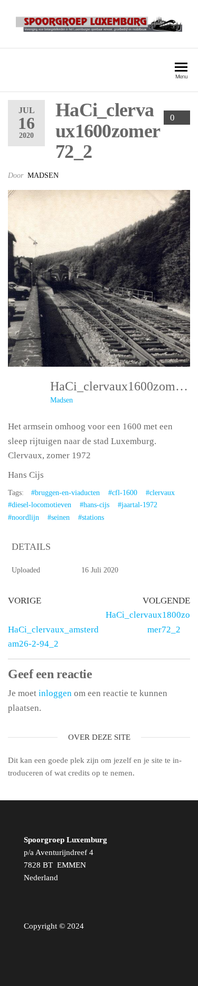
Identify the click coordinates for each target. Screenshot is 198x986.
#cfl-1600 (122, 493)
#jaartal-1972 (137, 505)
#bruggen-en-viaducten (65, 493)
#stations (91, 517)
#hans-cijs (94, 505)
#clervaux (160, 493)
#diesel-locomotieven (39, 505)
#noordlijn (23, 517)
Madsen (43, 175)
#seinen (59, 517)
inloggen (55, 693)
